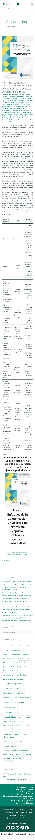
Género (5, 671)
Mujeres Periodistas (9, 721)
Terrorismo (5, 120)
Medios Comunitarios (21, 698)
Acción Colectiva (19, 94)
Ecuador (10, 100)
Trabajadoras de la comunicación (19, 120)
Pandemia (21, 721)
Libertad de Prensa (11, 688)
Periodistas (5, 112)
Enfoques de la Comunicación (12, 667)
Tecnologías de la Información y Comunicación (16, 118)
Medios (6, 698)
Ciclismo (4, 96)
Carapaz (27, 94)
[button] (17, 4)
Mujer (21, 717)
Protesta (9, 114)
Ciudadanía (11, 96)
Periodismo (14, 110)
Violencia (6, 758)
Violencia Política (8, 762)
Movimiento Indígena (17, 108)
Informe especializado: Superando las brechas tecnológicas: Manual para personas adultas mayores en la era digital (16, 609)
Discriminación (7, 663)
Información (26, 104)
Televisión (28, 754)
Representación (28, 114)
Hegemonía (12, 104)
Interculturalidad (8, 675)
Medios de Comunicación (14, 702)
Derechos (26, 654)
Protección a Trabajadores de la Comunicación (15, 735)
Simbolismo (25, 116)
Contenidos (28, 96)
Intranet (31, 834)
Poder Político (22, 112)
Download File (17, 551)
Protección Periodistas (10, 746)
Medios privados (10, 712)
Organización (6, 110)
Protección (7, 730)
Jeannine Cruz (21, 675)
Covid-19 (6, 654)
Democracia (5, 98)
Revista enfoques (7, 94)
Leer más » (5, 560)
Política (27, 725)
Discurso (4, 100)
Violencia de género (18, 758)
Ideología (19, 104)
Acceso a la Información (10, 646)
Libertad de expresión (17, 106)
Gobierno (5, 104)
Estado (27, 667)
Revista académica (8, 116)
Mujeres (28, 717)
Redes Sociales (8, 754)
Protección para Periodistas (14, 742)
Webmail (22, 834)
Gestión (27, 102)
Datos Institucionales (9, 834)
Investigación (6, 106)
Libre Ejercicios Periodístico (13, 693)
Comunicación (19, 96)
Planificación (13, 112)
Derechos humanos (9, 659)
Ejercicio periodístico (20, 100)
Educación (27, 663)
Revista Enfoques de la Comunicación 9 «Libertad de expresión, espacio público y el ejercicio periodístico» (17, 87)
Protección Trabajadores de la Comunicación (17, 750)
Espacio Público (19, 102)
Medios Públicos (10, 717)
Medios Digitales (10, 707)
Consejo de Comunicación (13, 650)
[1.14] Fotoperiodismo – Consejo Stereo (14, 779)
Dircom (12, 98)
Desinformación (25, 659)
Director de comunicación (23, 98)
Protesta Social (17, 114)
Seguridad (17, 116)
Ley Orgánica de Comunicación (13, 679)
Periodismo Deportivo (25, 110)
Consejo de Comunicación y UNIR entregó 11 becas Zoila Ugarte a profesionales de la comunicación (16, 601)
